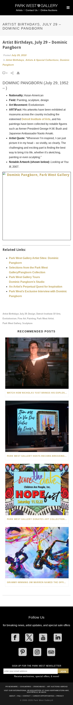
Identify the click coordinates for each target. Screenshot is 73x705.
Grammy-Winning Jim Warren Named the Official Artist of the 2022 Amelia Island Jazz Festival (38, 582)
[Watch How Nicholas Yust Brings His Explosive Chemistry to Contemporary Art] (37, 363)
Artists (19, 10)
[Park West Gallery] (36, 7)
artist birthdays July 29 (15, 314)
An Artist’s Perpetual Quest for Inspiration (35, 286)
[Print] (20, 72)
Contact (27, 696)
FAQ (19, 696)
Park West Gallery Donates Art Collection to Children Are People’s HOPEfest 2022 (38, 519)
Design (31, 314)
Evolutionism (10, 318)
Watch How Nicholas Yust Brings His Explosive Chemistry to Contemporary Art (38, 393)
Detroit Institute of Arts (36, 119)
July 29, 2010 (18, 55)
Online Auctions (49, 10)
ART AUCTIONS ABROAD (57, 687)
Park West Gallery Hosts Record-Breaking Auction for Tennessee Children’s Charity (38, 456)
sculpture (27, 323)
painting (31, 318)
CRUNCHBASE (39, 687)
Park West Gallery (12, 323)
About (12, 696)
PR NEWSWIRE (11, 687)
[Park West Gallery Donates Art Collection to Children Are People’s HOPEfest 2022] (37, 489)
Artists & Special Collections (42, 60)
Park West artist (45, 318)
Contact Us (32, 10)
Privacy (60, 696)
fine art (22, 318)
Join (63, 671)
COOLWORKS (25, 687)
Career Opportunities (43, 696)
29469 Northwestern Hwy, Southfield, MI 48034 (48, 691)
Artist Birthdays (15, 60)
